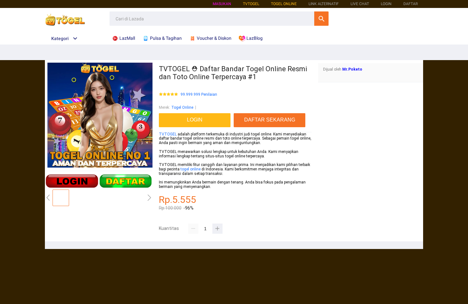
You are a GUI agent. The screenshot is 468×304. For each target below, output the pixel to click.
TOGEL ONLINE (284, 4)
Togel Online (182, 107)
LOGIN (386, 4)
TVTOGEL (168, 134)
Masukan (222, 4)
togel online (191, 169)
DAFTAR (410, 4)
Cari (321, 18)
